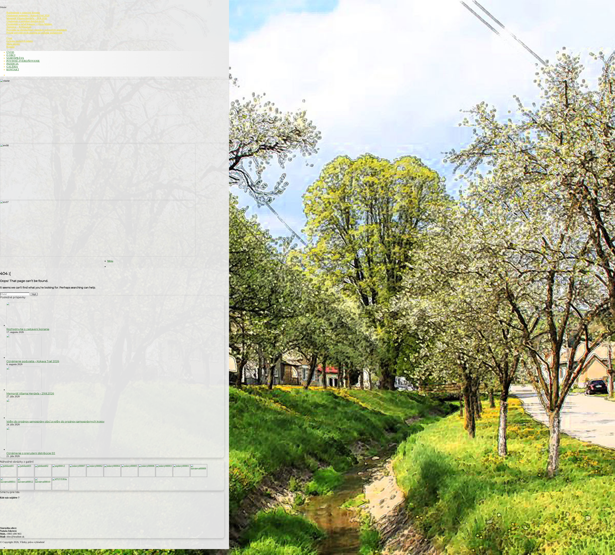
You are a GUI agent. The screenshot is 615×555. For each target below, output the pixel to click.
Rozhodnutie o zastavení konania (23, 12)
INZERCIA (12, 63)
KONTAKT (12, 69)
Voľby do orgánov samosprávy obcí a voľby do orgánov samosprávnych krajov (55, 421)
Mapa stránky (13, 44)
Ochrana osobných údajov (19, 41)
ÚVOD (10, 52)
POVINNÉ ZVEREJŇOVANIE (23, 61)
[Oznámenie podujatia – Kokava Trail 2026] (24, 357)
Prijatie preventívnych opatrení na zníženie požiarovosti (34, 32)
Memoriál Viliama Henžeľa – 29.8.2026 (26, 18)
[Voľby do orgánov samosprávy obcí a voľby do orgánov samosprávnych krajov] (24, 417)
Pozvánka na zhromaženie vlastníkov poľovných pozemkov (36, 29)
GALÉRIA (12, 66)
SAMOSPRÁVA (15, 58)
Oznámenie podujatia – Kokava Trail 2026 (27, 15)
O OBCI (10, 55)
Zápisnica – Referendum (18, 27)
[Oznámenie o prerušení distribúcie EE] (24, 449)
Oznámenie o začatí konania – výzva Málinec (29, 24)
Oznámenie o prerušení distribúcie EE (25, 21)
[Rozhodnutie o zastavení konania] (18, 325)
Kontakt (10, 46)
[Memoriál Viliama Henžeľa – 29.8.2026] (24, 389)
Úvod (9, 38)
